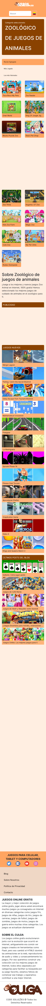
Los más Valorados (10, 75)
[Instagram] (36, 863)
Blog (6, 873)
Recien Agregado (10, 62)
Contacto (8, 892)
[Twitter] (9, 863)
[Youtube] (27, 863)
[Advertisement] (23, 164)
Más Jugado (8, 69)
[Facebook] (18, 863)
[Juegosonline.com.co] (24, 4)
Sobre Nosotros (11, 880)
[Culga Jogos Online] (23, 989)
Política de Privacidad (14, 886)
